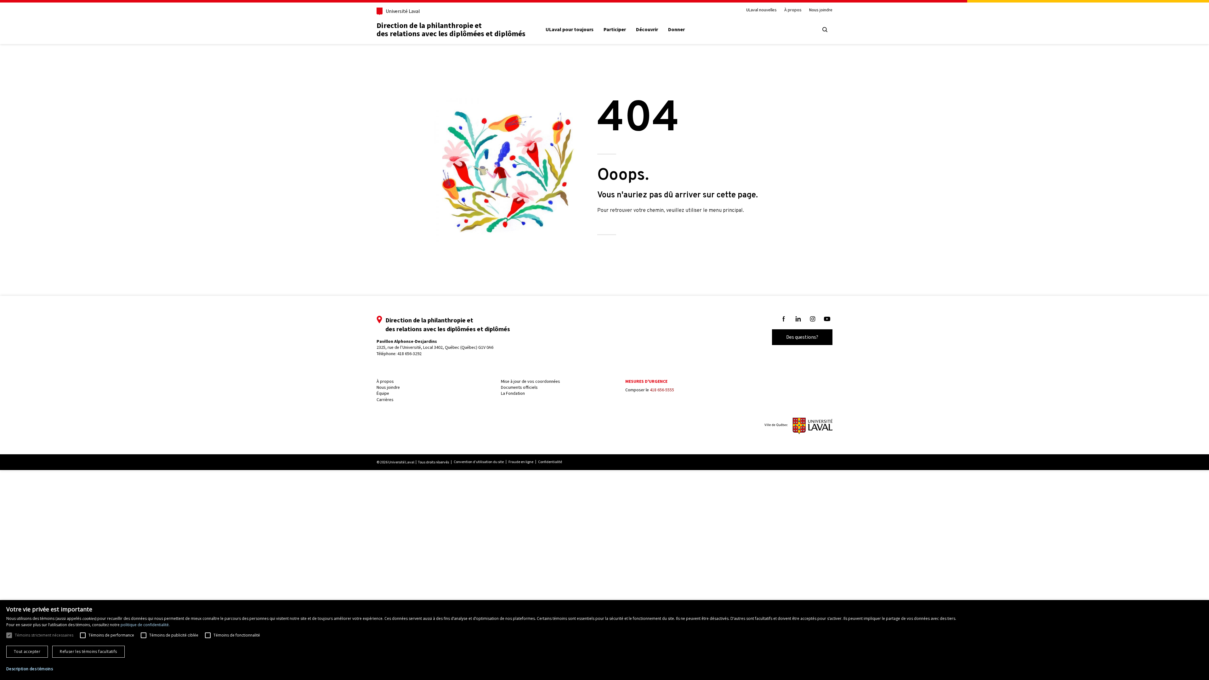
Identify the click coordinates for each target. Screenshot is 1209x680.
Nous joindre (820, 10)
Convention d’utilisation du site (479, 461)
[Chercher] (824, 29)
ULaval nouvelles (761, 10)
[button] (29, 669)
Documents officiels (519, 387)
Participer (615, 29)
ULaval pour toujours (569, 29)
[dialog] (604, 640)
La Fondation (513, 393)
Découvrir (647, 29)
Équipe (383, 393)
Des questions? (802, 337)
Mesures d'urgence (646, 381)
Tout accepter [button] (27, 651)
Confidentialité (550, 461)
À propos (793, 10)
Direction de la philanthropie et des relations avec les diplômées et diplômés (451, 29)
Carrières (385, 400)
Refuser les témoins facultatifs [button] (88, 651)
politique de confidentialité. (145, 624)
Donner (676, 29)
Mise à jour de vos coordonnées (530, 381)
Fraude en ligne (520, 461)
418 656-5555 (662, 390)
